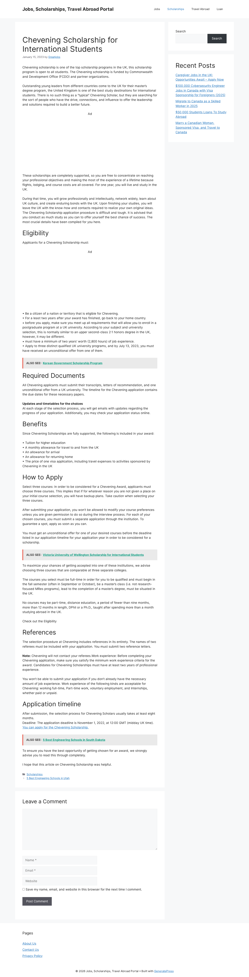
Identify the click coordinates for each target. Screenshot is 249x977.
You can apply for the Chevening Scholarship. (55, 727)
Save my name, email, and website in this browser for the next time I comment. (84, 889)
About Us (29, 943)
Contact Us (30, 950)
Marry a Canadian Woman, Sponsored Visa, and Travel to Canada (198, 127)
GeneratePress (164, 971)
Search (181, 31)
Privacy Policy (32, 956)
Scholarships (175, 9)
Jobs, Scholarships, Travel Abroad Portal (68, 9)
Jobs (157, 9)
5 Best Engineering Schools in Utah (48, 778)
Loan (220, 9)
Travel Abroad (200, 9)
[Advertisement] (89, 146)
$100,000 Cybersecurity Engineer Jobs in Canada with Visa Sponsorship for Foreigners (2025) (200, 90)
